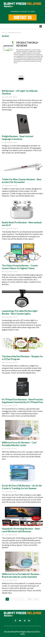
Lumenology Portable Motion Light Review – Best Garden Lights (20, 312)
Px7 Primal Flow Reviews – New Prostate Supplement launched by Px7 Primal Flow (22, 401)
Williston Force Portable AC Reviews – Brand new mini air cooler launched (21, 575)
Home (3, 32)
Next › (30, 599)
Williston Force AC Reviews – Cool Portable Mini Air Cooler (19, 444)
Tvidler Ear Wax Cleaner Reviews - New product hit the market (21, 180)
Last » (36, 599)
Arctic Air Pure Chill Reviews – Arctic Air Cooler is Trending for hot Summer (22, 487)
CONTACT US (23, 17)
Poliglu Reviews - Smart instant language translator (17, 137)
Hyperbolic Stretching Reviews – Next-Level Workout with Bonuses (21, 530)
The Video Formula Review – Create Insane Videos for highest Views (20, 267)
